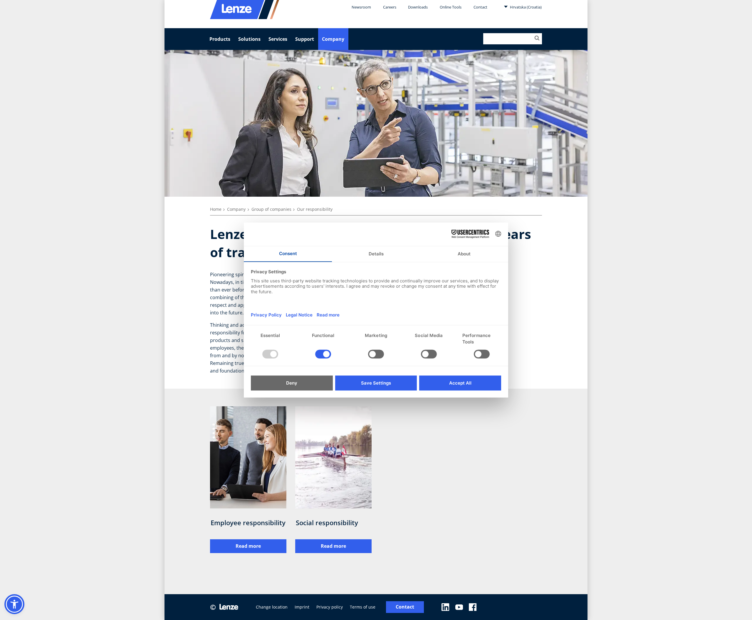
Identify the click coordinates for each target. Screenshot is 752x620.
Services (277, 39)
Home (215, 209)
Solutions (249, 39)
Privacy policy (329, 607)
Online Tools (450, 7)
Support (304, 39)
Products (219, 39)
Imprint (302, 607)
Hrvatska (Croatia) (525, 7)
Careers (389, 7)
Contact (480, 7)
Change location (272, 607)
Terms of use (362, 607)
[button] (14, 604)
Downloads (418, 7)
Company (333, 39)
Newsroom (361, 7)
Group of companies (271, 209)
